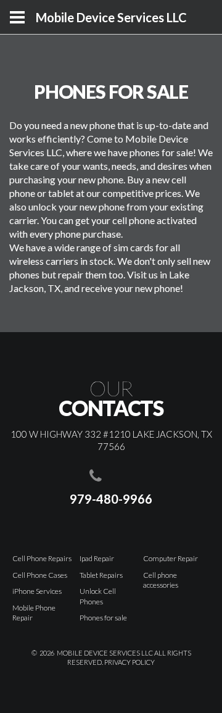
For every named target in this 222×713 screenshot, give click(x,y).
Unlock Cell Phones (98, 596)
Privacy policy (129, 662)
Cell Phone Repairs (42, 558)
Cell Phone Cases (39, 575)
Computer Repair (170, 558)
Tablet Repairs (101, 575)
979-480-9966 (111, 498)
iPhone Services (37, 591)
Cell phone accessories (160, 580)
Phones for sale (103, 617)
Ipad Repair (97, 558)
